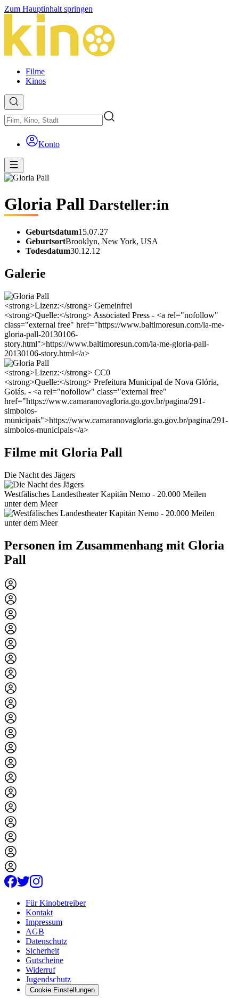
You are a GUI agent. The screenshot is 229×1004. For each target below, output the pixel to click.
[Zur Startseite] (114, 36)
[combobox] (53, 120)
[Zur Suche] (13, 102)
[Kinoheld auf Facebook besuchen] (10, 884)
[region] (114, 499)
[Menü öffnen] (13, 165)
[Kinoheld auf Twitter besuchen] (23, 884)
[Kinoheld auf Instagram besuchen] (36, 884)
